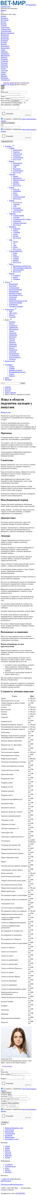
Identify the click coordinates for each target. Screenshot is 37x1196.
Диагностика (17, 154)
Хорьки (11, 200)
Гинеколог (12, 333)
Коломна (4, 42)
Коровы (16, 260)
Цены (7, 378)
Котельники (5, 46)
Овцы (15, 253)
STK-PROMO (20, 1193)
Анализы (16, 152)
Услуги (7, 282)
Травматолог (13, 327)
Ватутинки (5, 20)
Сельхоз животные (15, 251)
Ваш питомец (5, 101)
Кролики (16, 184)
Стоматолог (13, 325)
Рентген (12, 315)
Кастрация (17, 155)
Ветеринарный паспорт (17, 372)
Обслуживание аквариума (22, 268)
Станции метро (10, 1166)
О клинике (9, 364)
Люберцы (4, 52)
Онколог (12, 338)
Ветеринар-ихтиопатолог (22, 266)
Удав (14, 245)
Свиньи (16, 258)
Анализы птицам (19, 197)
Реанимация (13, 304)
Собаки (11, 148)
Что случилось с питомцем (10, 104)
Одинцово (4, 61)
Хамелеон (16, 228)
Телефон (4, 1101)
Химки (3, 74)
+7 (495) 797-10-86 (7, 84)
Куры (15, 193)
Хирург (11, 324)
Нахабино (4, 59)
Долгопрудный (6, 31)
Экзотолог (12, 352)
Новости (12, 376)
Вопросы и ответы (15, 370)
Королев (4, 44)
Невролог (12, 342)
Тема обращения (6, 102)
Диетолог (12, 359)
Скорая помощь (18, 215)
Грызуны (12, 174)
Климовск (4, 40)
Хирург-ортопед (15, 357)
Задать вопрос (7, 1066)
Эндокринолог (14, 355)
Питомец (4, 1096)
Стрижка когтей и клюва (22, 219)
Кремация (12, 299)
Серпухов (4, 70)
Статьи (11, 374)
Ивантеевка (5, 38)
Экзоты (11, 273)
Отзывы (12, 368)
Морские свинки (19, 180)
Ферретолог (13, 350)
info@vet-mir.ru (6, 1181)
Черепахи (12, 213)
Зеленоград (5, 37)
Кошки (11, 161)
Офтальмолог (13, 329)
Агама (15, 234)
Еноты (15, 277)
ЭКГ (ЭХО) (13, 313)
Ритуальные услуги (16, 295)
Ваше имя (4, 92)
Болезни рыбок (18, 270)
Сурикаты (16, 275)
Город (3, 96)
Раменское (4, 67)
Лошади (16, 256)
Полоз (15, 247)
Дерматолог (13, 335)
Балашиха (4, 18)
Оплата (11, 366)
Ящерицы (12, 227)
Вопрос (3, 1078)
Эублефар (16, 232)
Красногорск (5, 48)
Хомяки (16, 182)
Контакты (8, 379)
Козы (15, 255)
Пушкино (4, 65)
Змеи (11, 240)
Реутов (3, 68)
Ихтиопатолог (14, 353)
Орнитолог (13, 344)
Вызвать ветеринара (22, 83)
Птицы (11, 187)
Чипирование (14, 291)
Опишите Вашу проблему (10, 1103)
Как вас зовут (5, 1099)
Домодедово (5, 27)
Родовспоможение (15, 289)
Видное (3, 22)
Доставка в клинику (16, 306)
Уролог (11, 331)
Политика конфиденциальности (12, 1184)
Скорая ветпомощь (15, 303)
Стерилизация (18, 157)
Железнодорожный (7, 33)
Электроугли (5, 80)
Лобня (3, 50)
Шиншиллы (17, 178)
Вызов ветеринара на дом (18, 301)
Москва (3, 10)
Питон (15, 242)
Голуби (15, 195)
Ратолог (12, 348)
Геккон (15, 230)
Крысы (15, 176)
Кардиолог (13, 337)
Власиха (4, 24)
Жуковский (5, 35)
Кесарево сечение (15, 293)
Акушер (12, 340)
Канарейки (17, 191)
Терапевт (12, 322)
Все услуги (17, 159)
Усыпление (17, 221)
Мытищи (4, 57)
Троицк (3, 72)
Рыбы (11, 264)
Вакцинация (17, 150)
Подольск (4, 63)
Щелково (4, 76)
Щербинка (4, 78)
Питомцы (8, 146)
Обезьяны (16, 279)
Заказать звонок (8, 83)
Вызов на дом (10, 361)
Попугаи (16, 189)
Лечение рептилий (19, 223)
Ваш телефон (5, 98)
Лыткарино (5, 53)
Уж (14, 243)
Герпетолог (13, 346)
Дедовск (4, 25)
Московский (5, 55)
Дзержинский (5, 29)
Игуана (15, 236)
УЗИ (14, 167)
